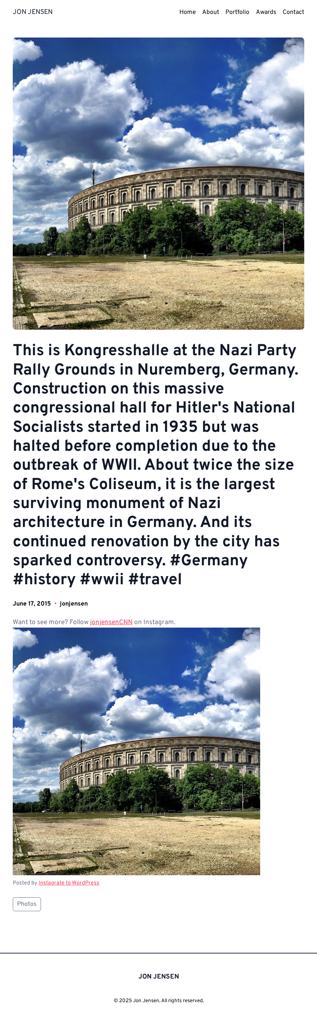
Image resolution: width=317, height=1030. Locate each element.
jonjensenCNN (111, 622)
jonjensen (74, 604)
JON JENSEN (33, 12)
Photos (27, 904)
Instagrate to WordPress (69, 882)
